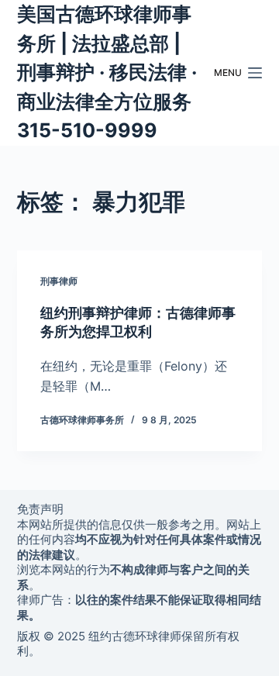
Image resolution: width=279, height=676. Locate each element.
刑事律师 (59, 281)
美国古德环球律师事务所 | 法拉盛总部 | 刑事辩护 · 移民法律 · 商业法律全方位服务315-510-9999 (107, 72)
